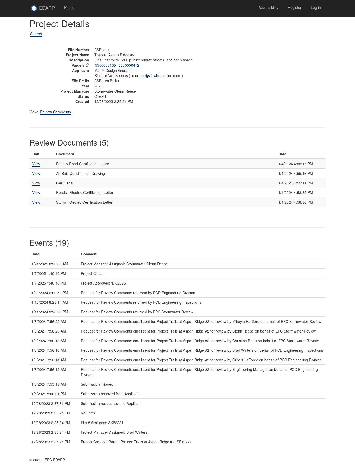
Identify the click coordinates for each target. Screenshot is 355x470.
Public (69, 7)
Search (36, 33)
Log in (316, 7)
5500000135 (105, 65)
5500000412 (129, 65)
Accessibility (268, 7)
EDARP (49, 10)
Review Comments (55, 111)
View (36, 163)
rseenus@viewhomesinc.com (156, 75)
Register (294, 7)
